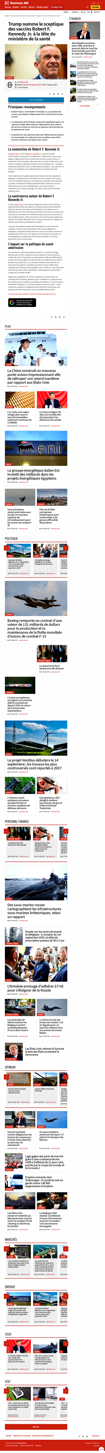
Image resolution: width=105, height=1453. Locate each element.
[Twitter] (83, 1436)
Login (93, 3)
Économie (15, 7)
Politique (23, 7)
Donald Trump (13, 154)
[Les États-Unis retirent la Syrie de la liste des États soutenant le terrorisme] (14, 1044)
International (11, 1059)
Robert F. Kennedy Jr (33, 154)
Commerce (9, 692)
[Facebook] (79, 1436)
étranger (9, 78)
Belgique (8, 7)
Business (9, 504)
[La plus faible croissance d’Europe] (45, 1074)
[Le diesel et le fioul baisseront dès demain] (52, 646)
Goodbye (38, 1445)
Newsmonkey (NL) (12, 1445)
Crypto (97, 12)
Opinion (75, 12)
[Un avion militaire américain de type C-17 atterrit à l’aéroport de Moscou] (52, 1112)
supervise (17, 204)
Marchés (32, 7)
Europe (8, 980)
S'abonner (95, 7)
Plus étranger (89, 105)
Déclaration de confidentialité (43, 1436)
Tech (83, 12)
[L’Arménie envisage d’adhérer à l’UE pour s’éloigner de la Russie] (36, 948)
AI (38, 407)
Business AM (24, 82)
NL (99, 3)
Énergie (67, 12)
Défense (8, 364)
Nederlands (95, 1436)
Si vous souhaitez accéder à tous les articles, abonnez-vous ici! (32, 294)
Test (89, 12)
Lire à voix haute (36, 100)
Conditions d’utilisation (22, 1436)
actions (10, 1257)
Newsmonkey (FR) (27, 1445)
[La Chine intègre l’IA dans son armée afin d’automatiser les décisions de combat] (52, 392)
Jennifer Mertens (14, 1417)
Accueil (7, 16)
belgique (37, 1085)
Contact (9, 1436)
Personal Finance (42, 7)
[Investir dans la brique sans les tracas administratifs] (19, 1074)
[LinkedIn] (87, 1436)
